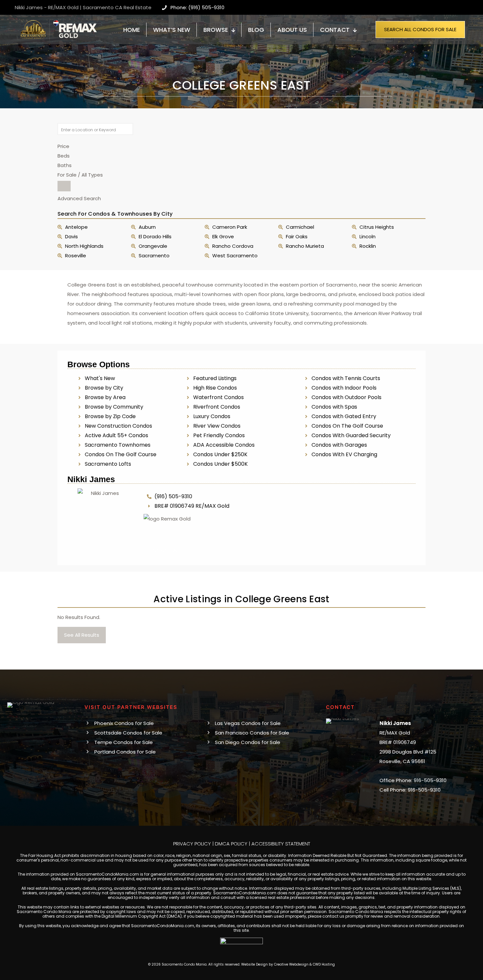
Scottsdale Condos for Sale (128, 732)
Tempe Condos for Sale (123, 742)
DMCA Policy (231, 843)
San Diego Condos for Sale (247, 742)
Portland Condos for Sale (125, 751)
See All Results (81, 634)
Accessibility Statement (280, 843)
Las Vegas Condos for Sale (248, 723)
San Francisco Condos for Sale (252, 732)
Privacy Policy (192, 843)
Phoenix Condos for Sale (124, 723)
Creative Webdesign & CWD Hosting (304, 964)
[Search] (64, 186)
